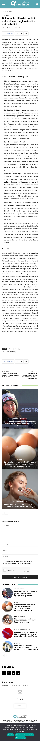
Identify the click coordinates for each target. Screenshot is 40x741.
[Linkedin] (18, 673)
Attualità (9, 11)
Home (4, 11)
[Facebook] (4, 673)
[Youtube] (13, 673)
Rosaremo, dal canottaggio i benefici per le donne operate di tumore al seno (30, 376)
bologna (10, 349)
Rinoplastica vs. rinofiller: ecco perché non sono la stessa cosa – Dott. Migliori (20, 505)
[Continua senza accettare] (37, 732)
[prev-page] (3, 513)
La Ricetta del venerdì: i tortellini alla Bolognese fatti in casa (10, 375)
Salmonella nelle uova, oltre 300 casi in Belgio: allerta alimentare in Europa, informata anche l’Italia (20, 464)
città (16, 349)
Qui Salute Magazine (9, 351)
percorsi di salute (24, 349)
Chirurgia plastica (20, 501)
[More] (26, 33)
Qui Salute (7, 27)
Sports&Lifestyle (20, 419)
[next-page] (6, 513)
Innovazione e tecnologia (22, 630)
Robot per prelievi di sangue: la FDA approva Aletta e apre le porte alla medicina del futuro (26, 634)
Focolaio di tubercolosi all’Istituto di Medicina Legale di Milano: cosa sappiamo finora (26, 647)
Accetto (10, 735)
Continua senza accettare (24, 735)
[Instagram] (8, 673)
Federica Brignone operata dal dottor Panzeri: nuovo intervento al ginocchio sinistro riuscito (20, 424)
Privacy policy (20, 738)
